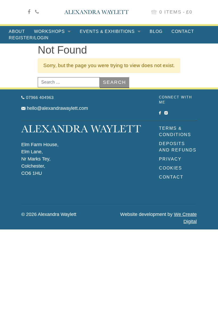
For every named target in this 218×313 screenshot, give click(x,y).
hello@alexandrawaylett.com (57, 108)
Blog (156, 31)
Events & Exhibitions (108, 31)
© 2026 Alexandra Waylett (48, 214)
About (17, 31)
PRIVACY (170, 159)
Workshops (50, 31)
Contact (182, 31)
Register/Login (29, 38)
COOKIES (170, 168)
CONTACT (171, 177)
